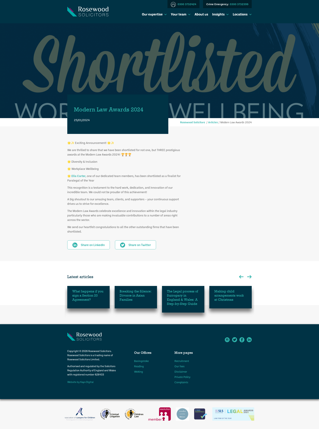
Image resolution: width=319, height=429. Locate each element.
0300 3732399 (227, 4)
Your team (178, 14)
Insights (218, 14)
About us (201, 14)
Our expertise (152, 14)
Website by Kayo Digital (80, 382)
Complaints (181, 382)
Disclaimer (180, 371)
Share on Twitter (139, 245)
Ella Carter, (78, 176)
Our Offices (142, 353)
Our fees (179, 366)
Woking (138, 371)
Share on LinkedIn (93, 245)
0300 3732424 (186, 4)
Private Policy (182, 377)
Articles (213, 122)
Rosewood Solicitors (192, 122)
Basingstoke (141, 361)
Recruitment (181, 361)
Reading (139, 366)
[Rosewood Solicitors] (87, 11)
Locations (240, 14)
